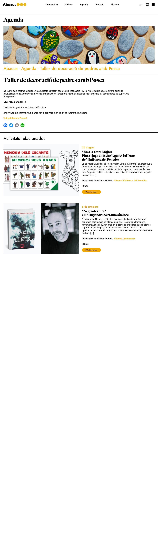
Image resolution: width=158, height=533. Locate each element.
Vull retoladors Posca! (15, 118)
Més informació (91, 192)
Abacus (10, 68)
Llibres (85, 244)
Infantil (85, 186)
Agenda (13, 20)
